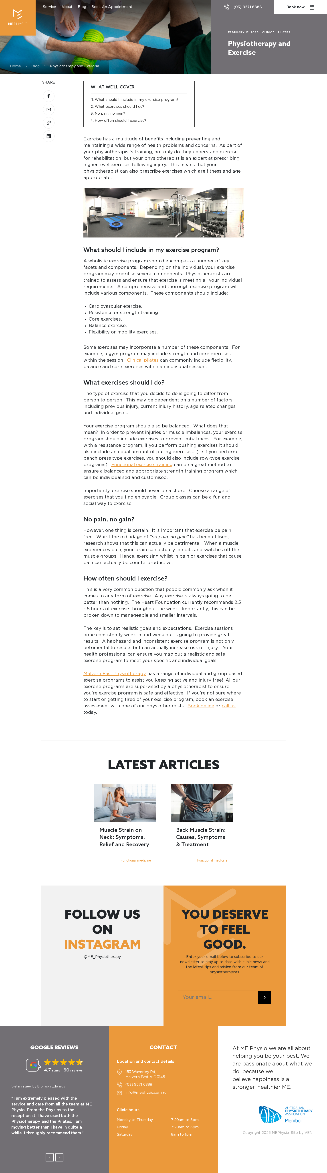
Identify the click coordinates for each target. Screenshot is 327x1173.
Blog (82, 7)
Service (49, 7)
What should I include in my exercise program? (136, 100)
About (67, 7)
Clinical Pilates (276, 32)
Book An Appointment (111, 7)
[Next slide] (59, 1157)
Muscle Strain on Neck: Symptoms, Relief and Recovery (124, 837)
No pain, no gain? (110, 113)
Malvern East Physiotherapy (114, 674)
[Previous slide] (50, 1157)
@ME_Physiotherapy (102, 957)
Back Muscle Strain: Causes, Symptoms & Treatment (201, 837)
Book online (201, 706)
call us (229, 706)
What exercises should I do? (119, 106)
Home (15, 66)
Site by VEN (302, 1133)
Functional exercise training (142, 465)
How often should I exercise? (120, 120)
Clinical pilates (143, 360)
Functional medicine (136, 860)
